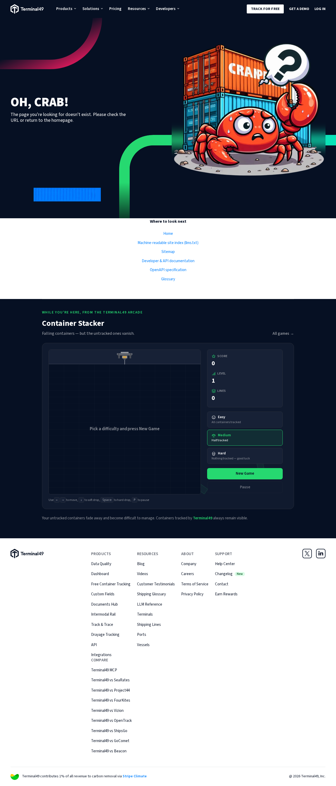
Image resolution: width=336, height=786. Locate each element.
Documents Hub (104, 604)
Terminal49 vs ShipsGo (109, 731)
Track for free (265, 9)
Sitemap (168, 252)
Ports (141, 634)
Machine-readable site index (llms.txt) (168, 243)
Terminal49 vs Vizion (107, 710)
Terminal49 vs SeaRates (110, 680)
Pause (245, 487)
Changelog (229, 574)
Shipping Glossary (151, 594)
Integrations (101, 655)
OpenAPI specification (168, 270)
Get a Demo (299, 9)
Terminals (145, 614)
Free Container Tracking (110, 584)
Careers (187, 574)
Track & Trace (102, 624)
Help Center (225, 564)
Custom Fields (102, 594)
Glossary (168, 279)
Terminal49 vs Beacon (109, 751)
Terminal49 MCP (104, 670)
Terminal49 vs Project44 (110, 690)
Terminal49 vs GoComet (110, 741)
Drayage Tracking (105, 634)
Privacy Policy (192, 594)
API (94, 645)
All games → (283, 333)
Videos (142, 574)
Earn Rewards (226, 594)
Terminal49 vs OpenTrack (111, 720)
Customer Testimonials (156, 584)
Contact (221, 584)
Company (188, 564)
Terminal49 (202, 518)
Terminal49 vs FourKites (110, 700)
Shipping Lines (149, 624)
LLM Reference (149, 604)
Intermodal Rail (103, 614)
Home (168, 234)
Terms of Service (194, 584)
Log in (320, 9)
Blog (141, 564)
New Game (245, 473)
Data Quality (101, 564)
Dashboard (100, 574)
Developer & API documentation (168, 261)
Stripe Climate (135, 776)
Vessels (143, 645)
